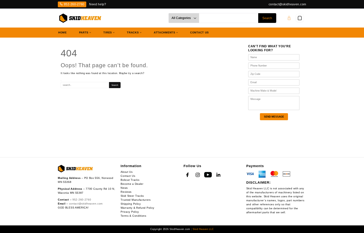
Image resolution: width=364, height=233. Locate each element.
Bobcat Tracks (130, 179)
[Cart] (299, 18)
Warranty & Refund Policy (137, 207)
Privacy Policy (130, 211)
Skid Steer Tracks (132, 195)
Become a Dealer (132, 183)
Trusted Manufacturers (136, 199)
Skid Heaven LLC (203, 229)
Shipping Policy (131, 203)
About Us (127, 171)
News (124, 187)
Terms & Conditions (133, 215)
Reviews (126, 191)
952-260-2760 (74, 4)
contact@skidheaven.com (287, 4)
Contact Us (128, 175)
